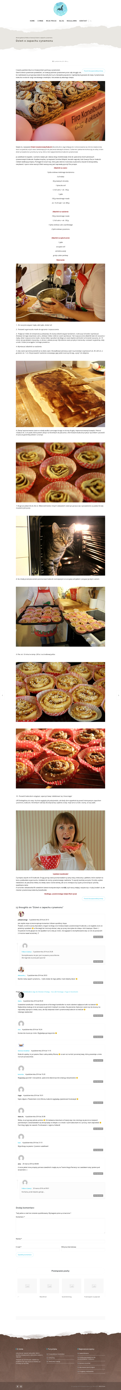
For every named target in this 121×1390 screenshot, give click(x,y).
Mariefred (43, 1297)
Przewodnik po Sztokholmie (56, 1354)
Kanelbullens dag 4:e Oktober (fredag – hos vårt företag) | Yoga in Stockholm (50, 992)
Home (32, 21)
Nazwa (19, 1239)
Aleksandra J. (22, 975)
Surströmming (67, 1297)
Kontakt (83, 21)
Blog (61, 21)
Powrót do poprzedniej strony (93, 71)
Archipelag (51, 1358)
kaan (19, 1143)
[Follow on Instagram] (21, 1386)
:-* (18, 1297)
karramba (21, 1074)
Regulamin (72, 21)
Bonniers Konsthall (84, 1363)
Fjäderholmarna (84, 1353)
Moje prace (51, 21)
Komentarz (20, 1217)
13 (67, 61)
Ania (19, 1029)
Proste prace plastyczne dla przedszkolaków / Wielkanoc (86, 1358)
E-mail (18, 1247)
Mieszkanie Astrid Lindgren (87, 1367)
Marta (20, 1001)
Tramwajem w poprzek (92, 1297)
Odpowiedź (99, 937)
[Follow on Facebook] (17, 1386)
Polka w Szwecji (30, 37)
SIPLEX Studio (102, 1386)
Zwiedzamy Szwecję (54, 1361)
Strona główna (20, 37)
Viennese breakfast (23, 1051)
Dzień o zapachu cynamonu (34, 40)
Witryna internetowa (68, 1247)
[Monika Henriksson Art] (60, 9)
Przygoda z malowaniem (86, 1371)
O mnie (40, 21)
